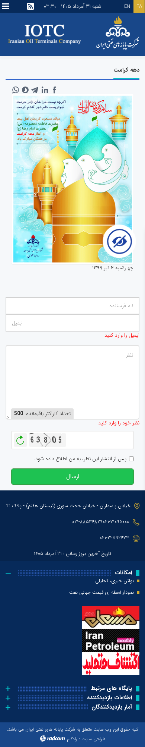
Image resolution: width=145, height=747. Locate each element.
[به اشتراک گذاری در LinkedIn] (44, 90)
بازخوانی (20, 438)
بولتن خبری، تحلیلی (114, 581)
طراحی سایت (93, 739)
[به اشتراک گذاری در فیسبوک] (54, 90)
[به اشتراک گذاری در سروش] (25, 90)
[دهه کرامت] (72, 179)
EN (127, 6)
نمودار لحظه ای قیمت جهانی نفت (101, 592)
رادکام (72, 739)
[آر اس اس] (30, 6)
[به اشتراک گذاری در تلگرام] (35, 90)
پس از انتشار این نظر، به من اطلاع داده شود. (80, 459)
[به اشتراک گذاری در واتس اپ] (15, 90)
